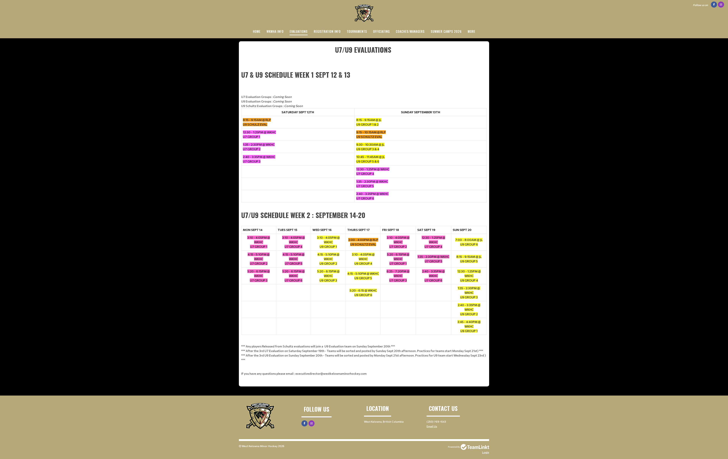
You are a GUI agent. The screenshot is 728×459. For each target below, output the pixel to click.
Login (485, 452)
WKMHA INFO (275, 31)
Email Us (432, 426)
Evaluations (299, 31)
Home (256, 31)
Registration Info (327, 31)
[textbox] (364, 55)
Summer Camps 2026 (446, 31)
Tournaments (357, 31)
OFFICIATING (381, 31)
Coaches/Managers (410, 31)
